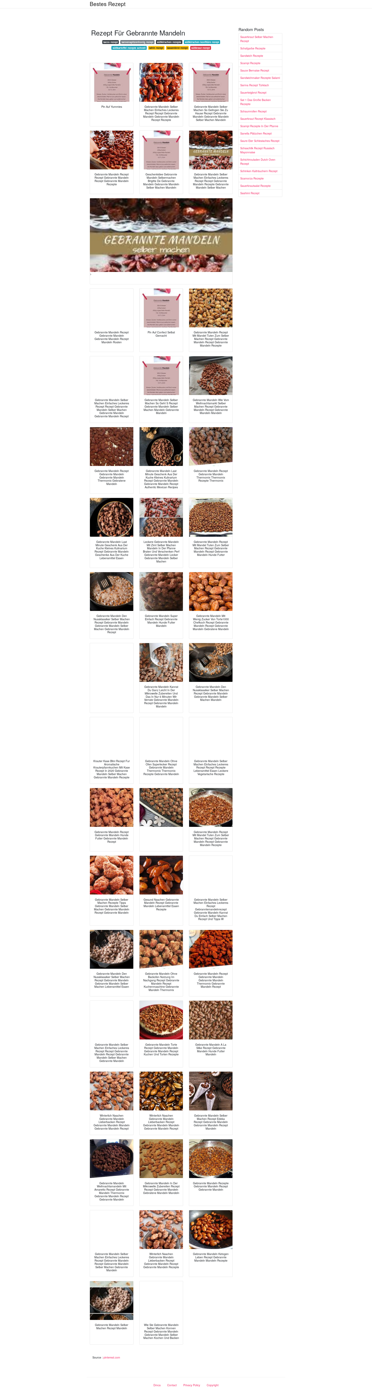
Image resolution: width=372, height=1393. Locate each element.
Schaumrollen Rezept (253, 111)
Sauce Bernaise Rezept (254, 70)
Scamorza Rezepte (252, 178)
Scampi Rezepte (250, 63)
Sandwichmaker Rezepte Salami (260, 78)
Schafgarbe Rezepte (252, 48)
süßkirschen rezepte (169, 42)
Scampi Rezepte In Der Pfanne (259, 126)
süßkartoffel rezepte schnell (129, 48)
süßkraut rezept (200, 48)
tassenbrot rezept (177, 48)
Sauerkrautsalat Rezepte (255, 186)
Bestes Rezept (108, 3)
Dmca (157, 1385)
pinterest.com (111, 1357)
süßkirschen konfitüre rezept (202, 42)
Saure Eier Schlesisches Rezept (259, 141)
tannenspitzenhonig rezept (137, 42)
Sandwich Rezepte (251, 56)
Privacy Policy (191, 1385)
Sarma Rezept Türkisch (254, 85)
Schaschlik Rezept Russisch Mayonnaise (257, 150)
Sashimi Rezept (249, 193)
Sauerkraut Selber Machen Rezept (256, 39)
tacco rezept (110, 42)
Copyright (213, 1385)
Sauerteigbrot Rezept (253, 92)
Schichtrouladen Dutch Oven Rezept (257, 162)
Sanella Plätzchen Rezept (256, 133)
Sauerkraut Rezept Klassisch (258, 119)
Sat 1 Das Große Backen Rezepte (255, 102)
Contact (172, 1385)
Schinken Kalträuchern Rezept (258, 171)
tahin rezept (156, 48)
